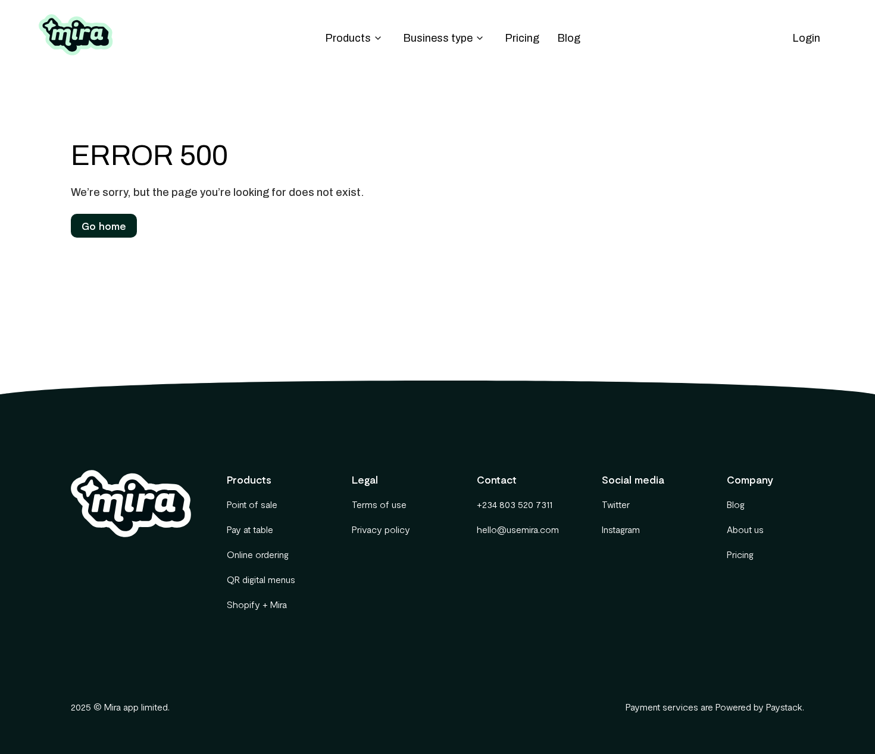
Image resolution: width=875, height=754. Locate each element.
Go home (104, 225)
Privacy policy (381, 529)
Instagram (621, 529)
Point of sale (252, 504)
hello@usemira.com (515, 529)
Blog (568, 38)
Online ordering (258, 554)
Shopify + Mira (257, 604)
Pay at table (250, 529)
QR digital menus (261, 579)
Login (806, 38)
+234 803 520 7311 (514, 504)
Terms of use (379, 504)
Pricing (522, 38)
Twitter (616, 504)
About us (745, 529)
